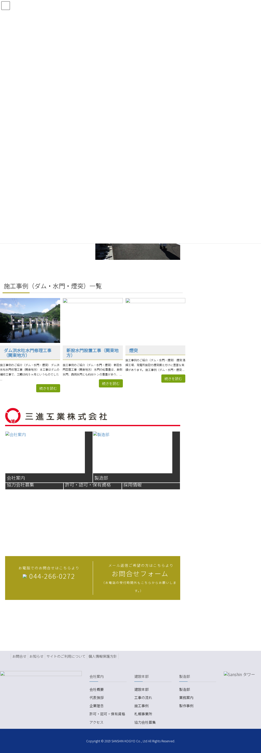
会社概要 (96, 689)
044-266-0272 (52, 576)
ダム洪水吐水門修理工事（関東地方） (27, 352)
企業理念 (96, 705)
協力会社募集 (145, 722)
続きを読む (48, 388)
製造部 (184, 689)
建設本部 (141, 689)
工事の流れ (143, 697)
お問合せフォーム (140, 573)
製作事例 (186, 705)
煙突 (133, 350)
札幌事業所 (143, 713)
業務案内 (186, 697)
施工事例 (141, 705)
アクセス (96, 722)
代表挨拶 (96, 697)
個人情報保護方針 (102, 656)
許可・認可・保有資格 (107, 713)
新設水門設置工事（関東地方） (93, 352)
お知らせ (36, 656)
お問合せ (19, 656)
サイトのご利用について (66, 656)
